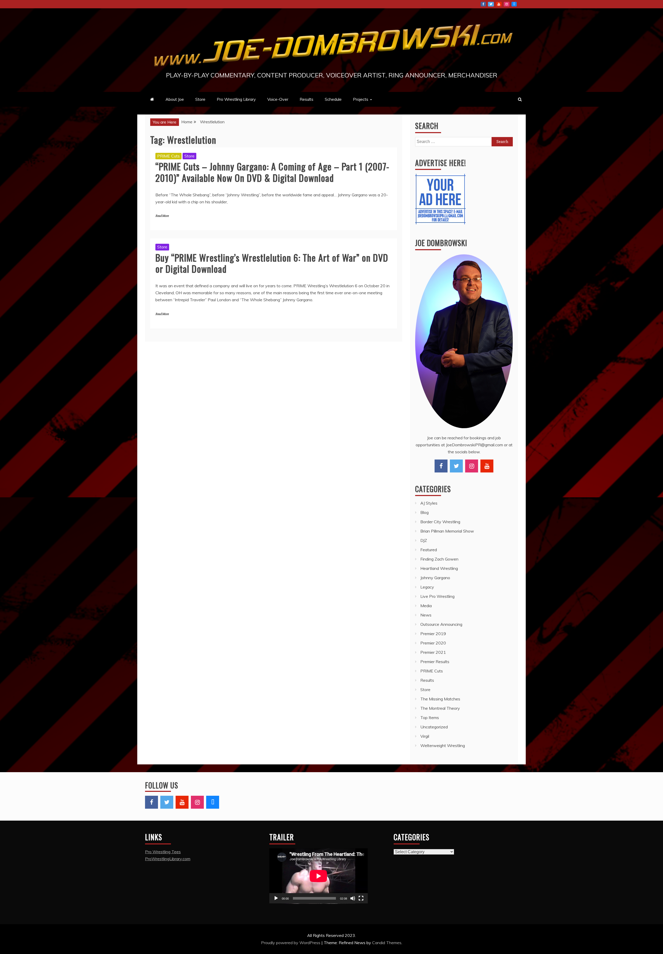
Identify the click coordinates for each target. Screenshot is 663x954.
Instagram (506, 4)
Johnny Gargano (435, 577)
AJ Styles (428, 503)
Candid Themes (386, 942)
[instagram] (471, 466)
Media (426, 605)
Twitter (491, 4)
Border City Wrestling (440, 521)
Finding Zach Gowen (439, 559)
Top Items (429, 717)
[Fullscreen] (361, 898)
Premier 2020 (433, 642)
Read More (162, 216)
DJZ (423, 540)
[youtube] (486, 466)
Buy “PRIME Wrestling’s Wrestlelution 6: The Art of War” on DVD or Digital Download (271, 262)
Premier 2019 (433, 633)
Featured (428, 549)
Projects (360, 99)
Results (306, 99)
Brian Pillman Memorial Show (447, 531)
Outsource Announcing (441, 624)
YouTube (499, 4)
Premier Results (434, 661)
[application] (318, 876)
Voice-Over (277, 99)
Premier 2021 (433, 652)
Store (200, 99)
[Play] (276, 898)
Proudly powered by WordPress (291, 942)
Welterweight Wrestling (442, 745)
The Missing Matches (440, 698)
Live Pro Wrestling (437, 596)
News (425, 615)
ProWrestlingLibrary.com (167, 858)
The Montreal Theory (440, 708)
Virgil (424, 736)
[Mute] (352, 898)
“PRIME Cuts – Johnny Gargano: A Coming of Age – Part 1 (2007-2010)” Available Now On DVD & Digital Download (272, 171)
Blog (424, 512)
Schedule (333, 99)
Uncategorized (434, 726)
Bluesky (514, 4)
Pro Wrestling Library (236, 99)
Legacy (427, 587)
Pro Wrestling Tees (163, 851)
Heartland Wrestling (439, 568)
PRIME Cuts (168, 156)
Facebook (483, 4)
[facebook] (441, 466)
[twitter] (456, 466)
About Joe (174, 99)
